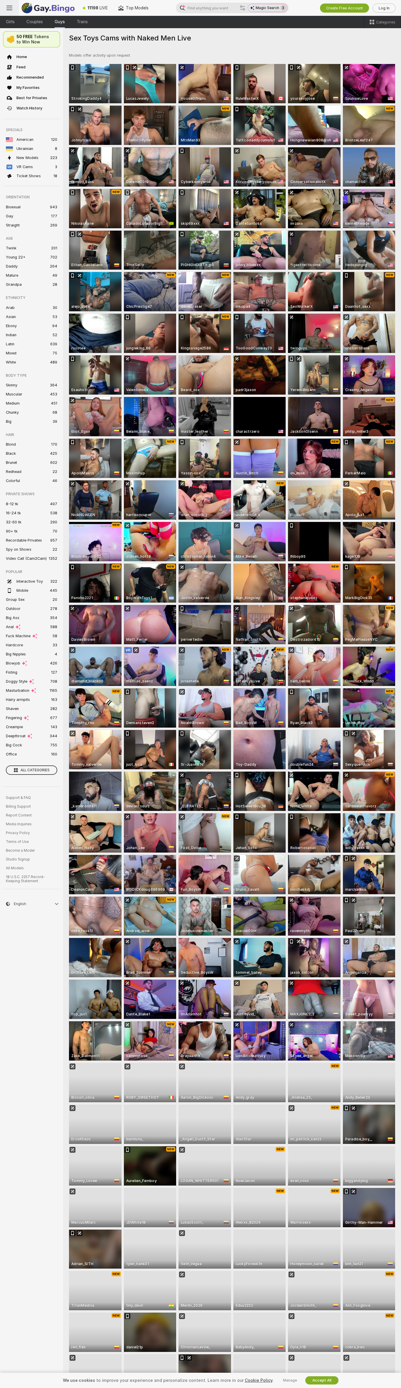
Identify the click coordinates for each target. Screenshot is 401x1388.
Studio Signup (18, 859)
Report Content (19, 815)
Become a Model (20, 850)
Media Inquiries (19, 824)
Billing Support (18, 806)
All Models (15, 868)
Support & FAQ (18, 798)
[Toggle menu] (9, 8)
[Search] (242, 8)
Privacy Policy (18, 833)
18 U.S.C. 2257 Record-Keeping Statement (25, 879)
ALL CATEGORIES (35, 770)
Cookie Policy (258, 1380)
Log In (384, 8)
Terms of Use (17, 842)
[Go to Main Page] (48, 8)
